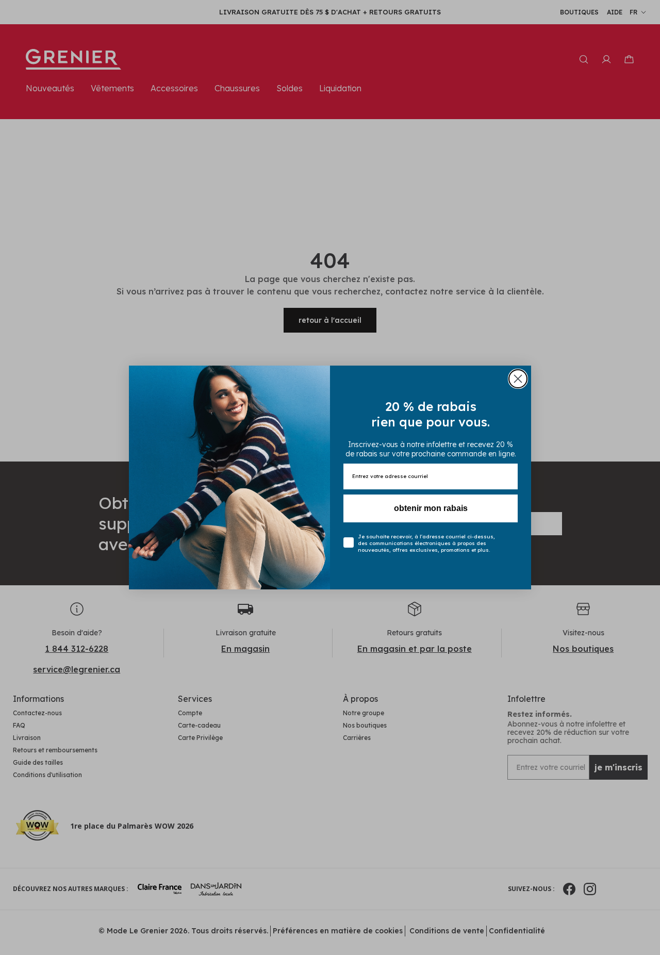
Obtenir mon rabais (431, 508)
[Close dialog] (518, 379)
